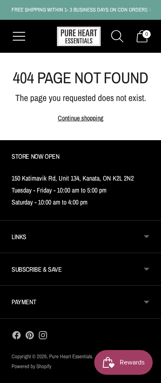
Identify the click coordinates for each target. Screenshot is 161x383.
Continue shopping (80, 117)
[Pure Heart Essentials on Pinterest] (30, 336)
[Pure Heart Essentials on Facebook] (16, 336)
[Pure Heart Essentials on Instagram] (43, 336)
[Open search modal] (117, 36)
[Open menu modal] (19, 36)
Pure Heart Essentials (70, 356)
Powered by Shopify (31, 366)
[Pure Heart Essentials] (79, 36)
